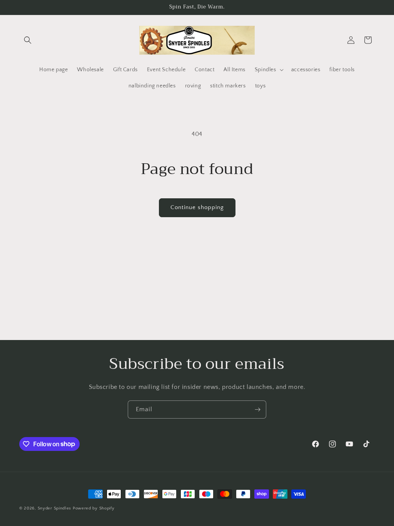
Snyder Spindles (55, 508)
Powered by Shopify (94, 508)
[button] (27, 40)
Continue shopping (197, 207)
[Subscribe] (257, 409)
